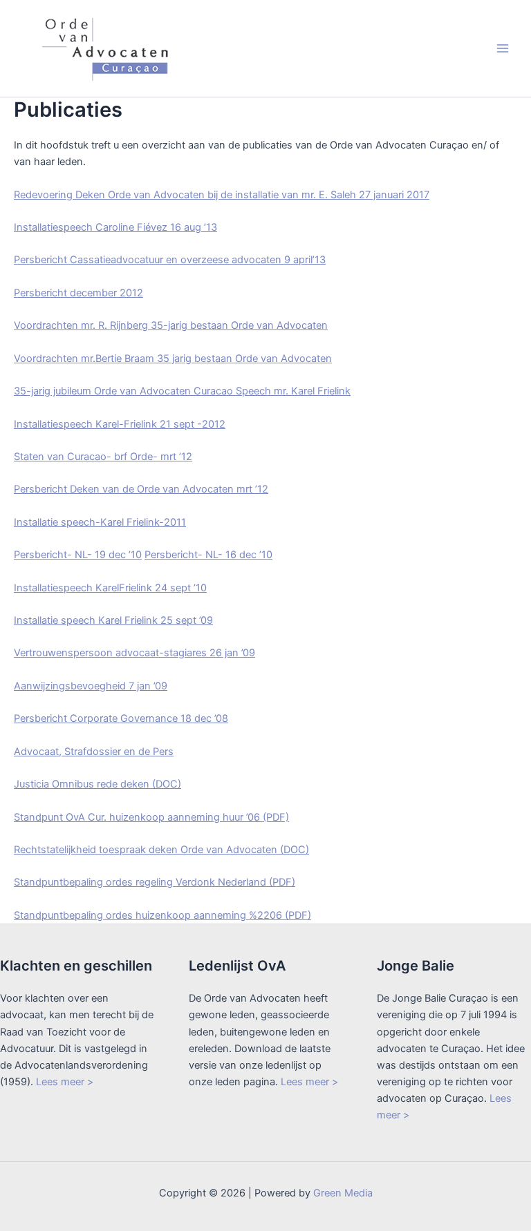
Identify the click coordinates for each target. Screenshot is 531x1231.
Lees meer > (65, 1082)
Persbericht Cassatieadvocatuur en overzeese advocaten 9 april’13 (170, 260)
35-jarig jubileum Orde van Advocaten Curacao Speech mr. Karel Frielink (182, 391)
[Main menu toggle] (502, 48)
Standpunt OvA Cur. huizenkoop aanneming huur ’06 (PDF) (151, 817)
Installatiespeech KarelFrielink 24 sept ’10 (110, 588)
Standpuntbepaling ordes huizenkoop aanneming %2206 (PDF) (162, 915)
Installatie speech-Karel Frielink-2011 (100, 522)
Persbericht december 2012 (78, 293)
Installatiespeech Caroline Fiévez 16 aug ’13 (115, 227)
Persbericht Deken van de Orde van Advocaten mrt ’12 (141, 489)
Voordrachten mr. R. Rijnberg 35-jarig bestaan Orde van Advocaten (171, 325)
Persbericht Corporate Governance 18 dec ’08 (121, 718)
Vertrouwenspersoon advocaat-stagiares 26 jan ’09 (134, 653)
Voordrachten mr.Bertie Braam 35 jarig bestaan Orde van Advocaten (173, 358)
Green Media (343, 1193)
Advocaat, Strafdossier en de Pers (94, 751)
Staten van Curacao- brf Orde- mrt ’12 (103, 456)
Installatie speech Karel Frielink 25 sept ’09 (113, 620)
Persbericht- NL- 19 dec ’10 (78, 554)
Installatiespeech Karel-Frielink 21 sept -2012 (119, 424)
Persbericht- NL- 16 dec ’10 (208, 554)
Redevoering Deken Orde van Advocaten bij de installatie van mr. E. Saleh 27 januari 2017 (221, 195)
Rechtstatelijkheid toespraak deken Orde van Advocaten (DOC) (161, 849)
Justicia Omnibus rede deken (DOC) (97, 784)
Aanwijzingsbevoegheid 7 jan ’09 (90, 686)
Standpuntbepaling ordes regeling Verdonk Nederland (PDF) (154, 882)
